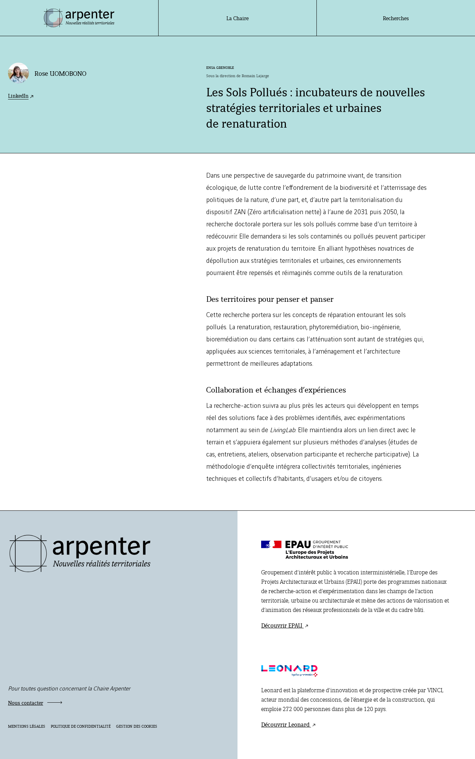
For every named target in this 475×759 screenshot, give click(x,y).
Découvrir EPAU (282, 625)
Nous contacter (25, 702)
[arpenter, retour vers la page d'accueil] (80, 570)
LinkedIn (18, 95)
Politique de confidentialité (81, 726)
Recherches (396, 18)
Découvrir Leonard (286, 724)
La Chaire (237, 18)
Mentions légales (26, 726)
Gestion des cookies (136, 726)
